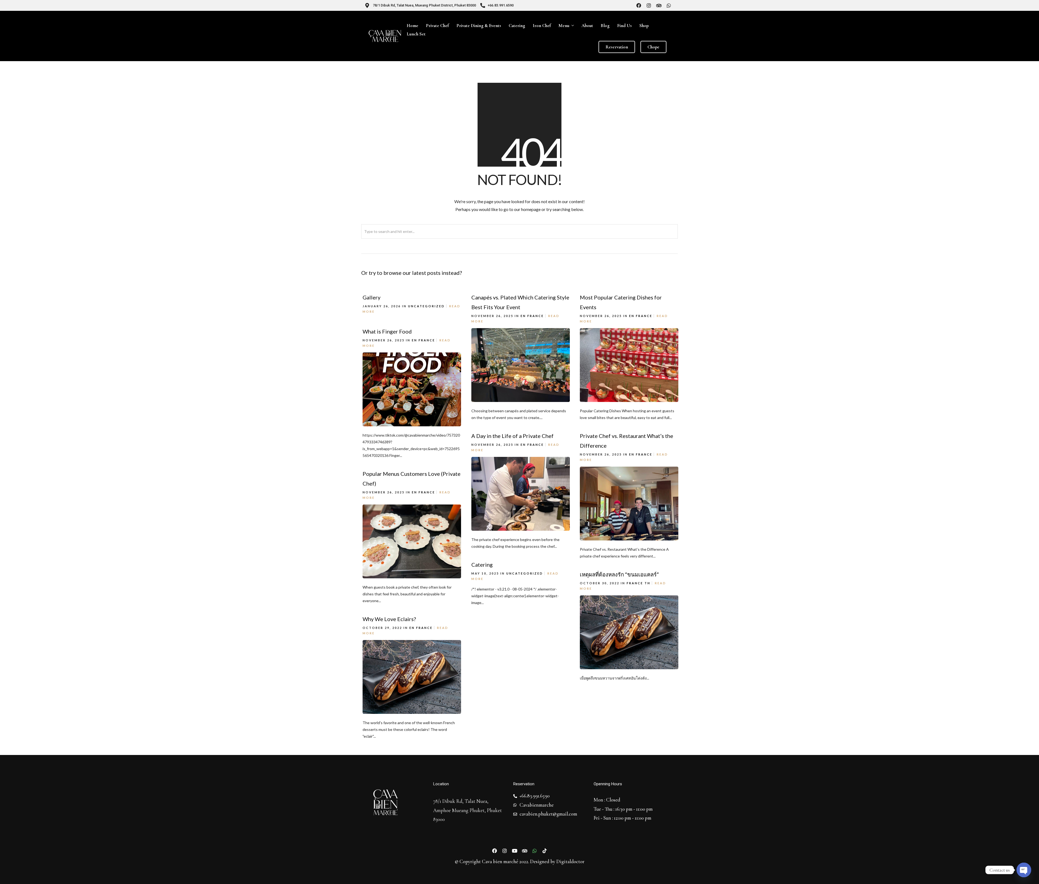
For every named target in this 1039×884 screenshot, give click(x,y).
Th (647, 583)
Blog (605, 25)
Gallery (371, 297)
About (587, 25)
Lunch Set (416, 34)
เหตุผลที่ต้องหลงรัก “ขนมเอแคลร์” (619, 574)
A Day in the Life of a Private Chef (512, 436)
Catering (517, 25)
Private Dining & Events (478, 25)
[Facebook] (639, 5)
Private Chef (437, 25)
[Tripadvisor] (659, 5)
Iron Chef (542, 25)
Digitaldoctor (570, 862)
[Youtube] (515, 851)
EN (523, 316)
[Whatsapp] (669, 5)
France (535, 316)
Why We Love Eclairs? (389, 619)
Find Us (624, 25)
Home (412, 25)
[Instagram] (649, 5)
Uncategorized (426, 306)
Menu (563, 25)
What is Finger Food (387, 331)
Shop (644, 25)
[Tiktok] (545, 851)
